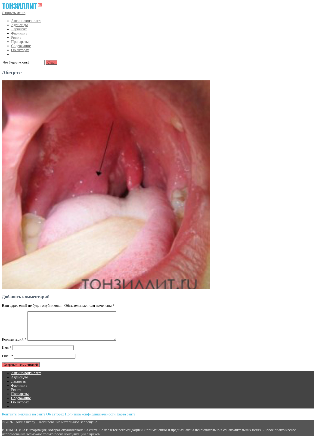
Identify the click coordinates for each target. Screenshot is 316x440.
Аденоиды (19, 25)
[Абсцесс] (106, 288)
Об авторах (20, 50)
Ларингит (19, 29)
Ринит (16, 37)
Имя (6, 347)
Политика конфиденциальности (90, 414)
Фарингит (19, 33)
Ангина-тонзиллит (26, 21)
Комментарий (14, 339)
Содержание (21, 46)
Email (7, 356)
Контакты (9, 414)
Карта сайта (126, 414)
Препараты (20, 42)
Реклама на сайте (31, 414)
